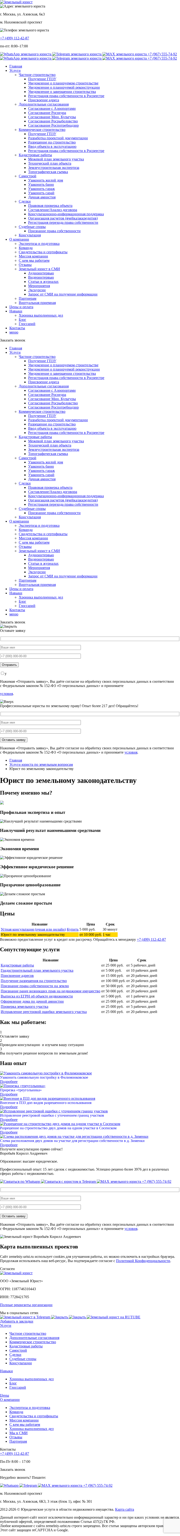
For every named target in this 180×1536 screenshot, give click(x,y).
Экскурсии (37, 290)
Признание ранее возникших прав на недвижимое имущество (50, 991)
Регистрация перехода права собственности (63, 222)
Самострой (27, 176)
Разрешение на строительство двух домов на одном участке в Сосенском (58, 1128)
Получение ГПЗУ (42, 79)
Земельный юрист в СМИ (39, 269)
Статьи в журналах (43, 282)
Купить (73, 929)
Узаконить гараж (41, 189)
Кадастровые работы (35, 155)
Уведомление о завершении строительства (62, 92)
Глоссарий (27, 324)
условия (6, 694)
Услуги (15, 70)
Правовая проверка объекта (50, 206)
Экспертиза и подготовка (39, 244)
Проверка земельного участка (24, 1007)
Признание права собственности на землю (35, 986)
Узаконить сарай (41, 193)
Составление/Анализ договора (52, 210)
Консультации (20, 1363)
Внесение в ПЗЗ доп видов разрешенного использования (45, 1103)
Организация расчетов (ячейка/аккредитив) (63, 218)
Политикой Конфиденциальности (143, 1261)
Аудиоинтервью (41, 273)
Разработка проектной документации (58, 138)
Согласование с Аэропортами (52, 108)
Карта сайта (124, 1509)
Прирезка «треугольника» (21, 1090)
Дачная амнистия (42, 197)
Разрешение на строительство (52, 142)
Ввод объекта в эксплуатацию (52, 146)
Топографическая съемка (48, 172)
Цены (4, 1395)
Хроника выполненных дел (41, 315)
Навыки (15, 311)
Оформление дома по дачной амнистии (32, 1001)
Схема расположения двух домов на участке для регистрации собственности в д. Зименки (72, 1141)
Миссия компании (33, 256)
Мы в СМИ (18, 1433)
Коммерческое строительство (42, 130)
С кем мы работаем (34, 260)
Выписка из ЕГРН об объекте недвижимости (37, 996)
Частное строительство (37, 75)
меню (13, 332)
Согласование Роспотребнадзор (53, 125)
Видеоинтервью (41, 277)
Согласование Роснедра (47, 113)
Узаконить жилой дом (45, 180)
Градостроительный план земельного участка (37, 970)
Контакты (17, 328)
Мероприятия (39, 286)
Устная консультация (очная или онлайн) (33, 929)
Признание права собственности (54, 231)
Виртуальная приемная (37, 303)
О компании (19, 239)
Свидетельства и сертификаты (43, 252)
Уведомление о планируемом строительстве (63, 83)
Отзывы (25, 265)
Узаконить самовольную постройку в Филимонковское (44, 1077)
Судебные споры (32, 227)
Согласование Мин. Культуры (52, 117)
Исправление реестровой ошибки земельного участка (44, 1012)
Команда (26, 248)
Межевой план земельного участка (56, 159)
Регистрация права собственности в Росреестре (66, 96)
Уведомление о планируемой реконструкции (64, 87)
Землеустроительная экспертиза (53, 168)
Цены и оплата (21, 307)
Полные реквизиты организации (26, 1305)
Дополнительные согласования (44, 104)
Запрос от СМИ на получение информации (63, 294)
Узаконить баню (41, 184)
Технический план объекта (49, 163)
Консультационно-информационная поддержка (66, 214)
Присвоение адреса (43, 100)
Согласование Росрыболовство (53, 121)
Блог (22, 320)
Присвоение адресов (17, 976)
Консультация (30, 235)
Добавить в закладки (16, 1321)
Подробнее (9, 1082)
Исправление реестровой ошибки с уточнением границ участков (52, 1115)
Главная (15, 66)
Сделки (25, 201)
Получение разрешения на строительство (34, 981)
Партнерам (27, 298)
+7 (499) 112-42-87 (14, 38)
